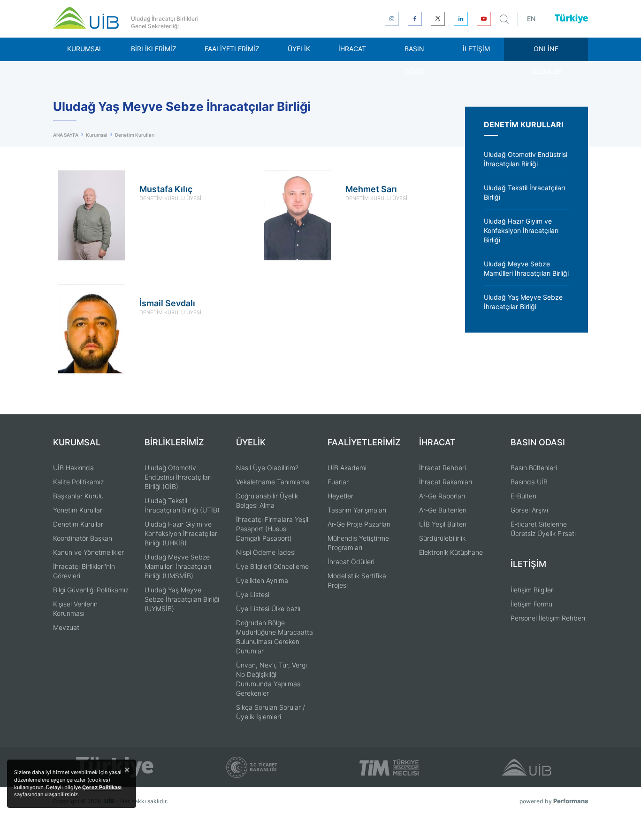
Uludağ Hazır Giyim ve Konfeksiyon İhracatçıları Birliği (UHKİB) (182, 533)
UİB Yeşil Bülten (442, 524)
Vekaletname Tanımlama (273, 482)
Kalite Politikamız (78, 482)
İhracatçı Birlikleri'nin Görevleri (84, 571)
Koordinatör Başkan (82, 538)
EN (531, 19)
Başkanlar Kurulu (78, 496)
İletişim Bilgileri (533, 590)
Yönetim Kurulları (78, 510)
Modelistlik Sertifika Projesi (357, 580)
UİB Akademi (347, 468)
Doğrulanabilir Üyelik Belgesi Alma (267, 500)
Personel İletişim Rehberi (548, 618)
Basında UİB (529, 482)
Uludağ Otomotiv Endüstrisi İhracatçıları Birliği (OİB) (178, 477)
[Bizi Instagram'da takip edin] (392, 19)
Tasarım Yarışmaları (357, 510)
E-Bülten (523, 496)
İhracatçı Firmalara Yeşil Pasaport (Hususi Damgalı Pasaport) (272, 528)
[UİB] (86, 18)
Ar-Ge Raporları (442, 496)
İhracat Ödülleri (351, 562)
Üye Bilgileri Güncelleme (272, 566)
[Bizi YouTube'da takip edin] (484, 19)
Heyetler (340, 496)
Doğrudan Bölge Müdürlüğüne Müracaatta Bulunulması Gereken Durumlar (274, 637)
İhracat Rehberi (442, 468)
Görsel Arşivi (529, 510)
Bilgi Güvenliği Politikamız (91, 590)
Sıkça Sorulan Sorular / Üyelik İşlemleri (270, 712)
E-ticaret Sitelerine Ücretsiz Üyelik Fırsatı (543, 528)
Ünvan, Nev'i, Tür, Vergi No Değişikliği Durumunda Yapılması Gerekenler (271, 679)
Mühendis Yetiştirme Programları (358, 542)
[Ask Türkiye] (571, 18)
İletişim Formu (531, 604)
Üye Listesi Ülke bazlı (268, 609)
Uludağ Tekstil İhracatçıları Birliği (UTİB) (182, 505)
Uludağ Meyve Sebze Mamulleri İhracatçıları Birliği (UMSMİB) (178, 566)
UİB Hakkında (73, 468)
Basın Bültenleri (534, 468)
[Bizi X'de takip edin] (438, 19)
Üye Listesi (252, 594)
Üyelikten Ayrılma (262, 580)
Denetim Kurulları (79, 524)
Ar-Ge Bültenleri (442, 510)
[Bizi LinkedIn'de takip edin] (461, 19)
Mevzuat (66, 627)
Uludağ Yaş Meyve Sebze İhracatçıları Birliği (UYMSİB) (182, 599)
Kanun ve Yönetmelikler (88, 552)
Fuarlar (338, 482)
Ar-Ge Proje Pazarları (359, 524)
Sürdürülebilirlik (442, 538)
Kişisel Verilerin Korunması (75, 608)
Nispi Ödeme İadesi (266, 552)
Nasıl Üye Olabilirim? (267, 468)
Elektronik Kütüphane (451, 552)
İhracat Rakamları (445, 482)
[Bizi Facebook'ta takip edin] (415, 19)
